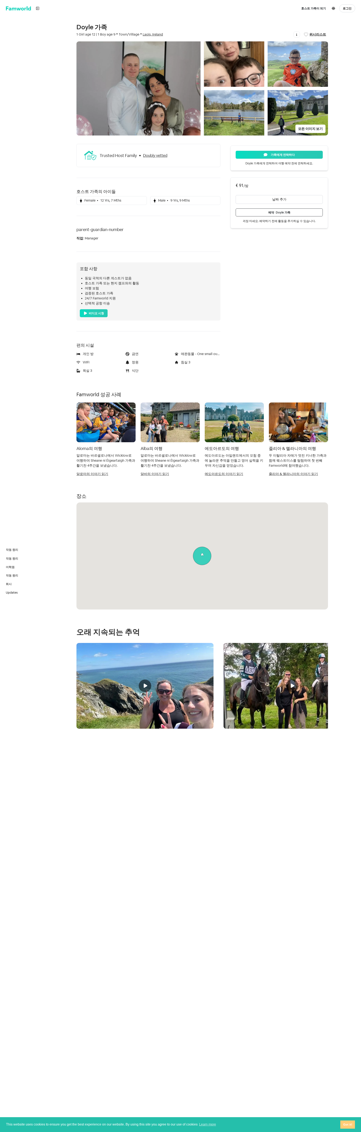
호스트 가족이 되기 (313, 8)
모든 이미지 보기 (310, 128)
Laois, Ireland (153, 34)
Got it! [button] (347, 1124)
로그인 (347, 8)
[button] (334, 8)
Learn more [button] (207, 1124)
